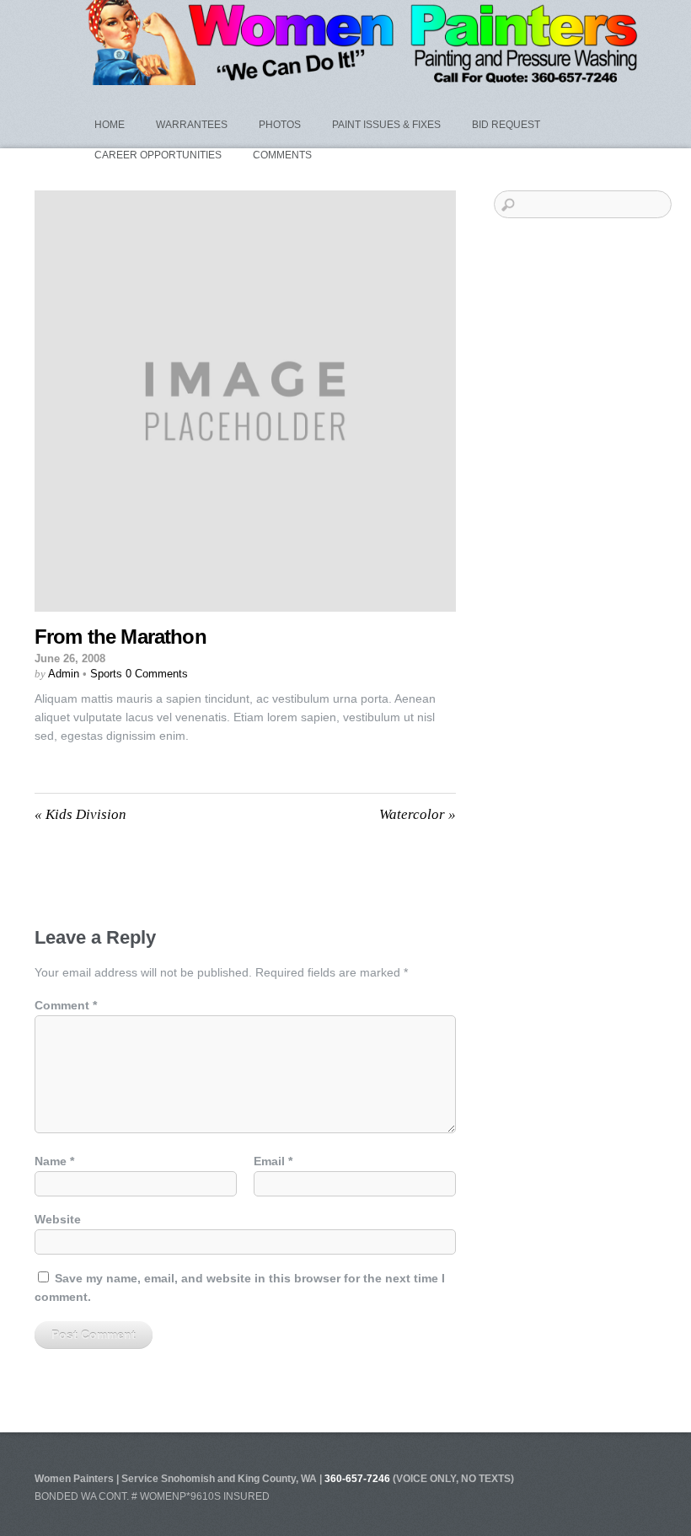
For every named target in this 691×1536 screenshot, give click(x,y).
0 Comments (157, 673)
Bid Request (506, 125)
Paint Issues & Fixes (386, 125)
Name (54, 1161)
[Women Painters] (366, 77)
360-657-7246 (357, 1479)
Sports (106, 673)
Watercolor (417, 814)
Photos (280, 125)
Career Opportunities (158, 155)
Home (109, 125)
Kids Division (80, 814)
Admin (63, 673)
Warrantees (192, 125)
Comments (282, 155)
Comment (66, 1005)
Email (273, 1161)
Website (58, 1219)
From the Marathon (120, 636)
